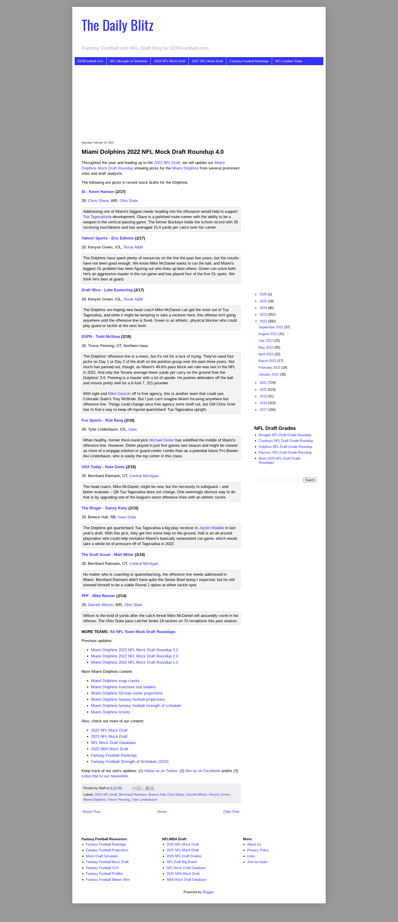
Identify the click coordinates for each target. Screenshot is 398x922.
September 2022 (271, 327)
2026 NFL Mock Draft (169, 61)
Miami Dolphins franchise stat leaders (123, 687)
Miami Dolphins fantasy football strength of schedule (136, 705)
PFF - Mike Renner (98, 596)
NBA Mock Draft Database (187, 879)
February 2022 (269, 367)
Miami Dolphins (185, 168)
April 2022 (266, 354)
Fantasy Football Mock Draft (107, 862)
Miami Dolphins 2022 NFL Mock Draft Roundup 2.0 (134, 656)
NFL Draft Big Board (182, 862)
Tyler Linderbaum (144, 799)
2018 (264, 403)
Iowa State (127, 517)
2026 (264, 294)
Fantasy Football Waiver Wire (108, 879)
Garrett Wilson (100, 605)
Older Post (231, 812)
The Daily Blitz (117, 24)
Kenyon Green (219, 794)
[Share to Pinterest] (152, 788)
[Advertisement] (206, 99)
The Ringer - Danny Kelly (104, 508)
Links (251, 856)
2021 (264, 383)
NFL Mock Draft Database (113, 743)
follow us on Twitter (160, 771)
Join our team (257, 862)
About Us (254, 844)
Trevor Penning (119, 799)
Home (162, 812)
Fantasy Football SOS (102, 868)
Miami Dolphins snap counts (115, 681)
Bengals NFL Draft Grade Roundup (285, 435)
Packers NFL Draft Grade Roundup (285, 452)
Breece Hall (157, 794)
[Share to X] (143, 788)
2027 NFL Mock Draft (207, 61)
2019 (264, 396)
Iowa (133, 429)
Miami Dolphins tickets (110, 712)
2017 (264, 409)
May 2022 (266, 347)
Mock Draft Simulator (102, 856)
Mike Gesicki (119, 393)
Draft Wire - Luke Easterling (107, 290)
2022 (264, 321)
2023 (264, 314)
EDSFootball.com (90, 61)
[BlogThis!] (139, 788)
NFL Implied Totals (288, 61)
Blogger (208, 892)
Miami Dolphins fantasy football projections (128, 699)
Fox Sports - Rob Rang (102, 420)
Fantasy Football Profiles (104, 873)
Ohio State (129, 200)
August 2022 (268, 334)
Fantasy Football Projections (107, 850)
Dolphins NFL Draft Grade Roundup (285, 447)
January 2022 (269, 374)
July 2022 (266, 340)
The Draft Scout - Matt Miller (108, 554)
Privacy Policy (258, 850)
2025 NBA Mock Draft (183, 873)
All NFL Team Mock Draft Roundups (142, 632)
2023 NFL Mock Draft (109, 736)
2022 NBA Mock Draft (109, 749)
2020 (264, 389)
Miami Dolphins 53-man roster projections (127, 693)
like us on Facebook (203, 771)
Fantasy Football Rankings (249, 61)
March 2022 (267, 361)
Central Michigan (143, 476)
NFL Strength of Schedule (128, 61)
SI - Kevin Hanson (98, 192)
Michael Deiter (161, 440)
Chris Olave (98, 200)
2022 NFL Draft (167, 162)
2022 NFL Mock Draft (109, 730)
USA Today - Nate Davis (103, 467)
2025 (264, 301)
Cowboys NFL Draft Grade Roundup (286, 441)
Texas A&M (133, 247)
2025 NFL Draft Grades (184, 856)
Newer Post (91, 812)
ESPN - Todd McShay (101, 336)
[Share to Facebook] (147, 788)
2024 (264, 308)
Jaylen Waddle (211, 528)
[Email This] (134, 788)
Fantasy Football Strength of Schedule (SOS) (130, 761)
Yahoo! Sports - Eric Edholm (108, 238)
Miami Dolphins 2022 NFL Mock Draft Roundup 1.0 (134, 662)
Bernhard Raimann (133, 794)
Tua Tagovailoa (96, 217)
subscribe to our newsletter (105, 776)
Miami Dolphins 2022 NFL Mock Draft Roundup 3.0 (134, 650)
